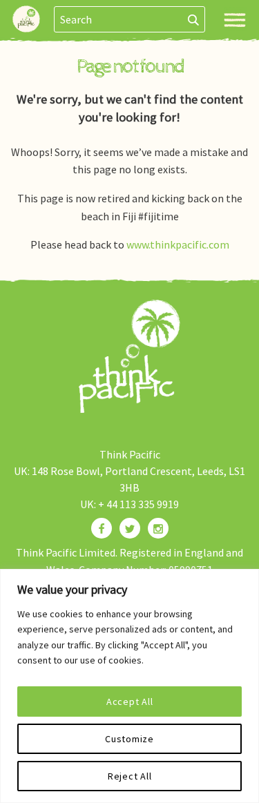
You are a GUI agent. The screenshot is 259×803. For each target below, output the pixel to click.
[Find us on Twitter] (129, 528)
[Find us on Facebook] (101, 528)
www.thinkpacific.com (177, 244)
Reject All (130, 776)
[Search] (193, 19)
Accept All (129, 701)
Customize (129, 739)
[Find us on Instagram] (158, 528)
